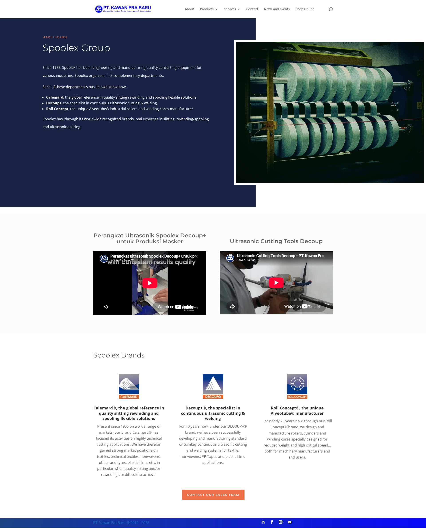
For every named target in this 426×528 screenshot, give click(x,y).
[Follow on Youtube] (289, 522)
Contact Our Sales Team (213, 494)
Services (230, 9)
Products (207, 9)
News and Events (277, 9)
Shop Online (305, 9)
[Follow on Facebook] (271, 522)
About (189, 9)
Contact (252, 9)
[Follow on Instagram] (280, 522)
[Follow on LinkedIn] (262, 522)
